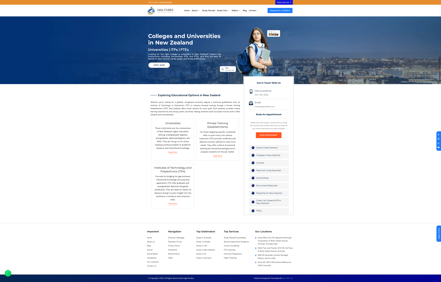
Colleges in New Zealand (268, 155)
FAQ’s (259, 210)
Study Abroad (208, 10)
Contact (252, 10)
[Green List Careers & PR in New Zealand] (253, 201)
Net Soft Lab (288, 278)
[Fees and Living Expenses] (253, 170)
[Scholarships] (253, 177)
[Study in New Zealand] (253, 147)
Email (258, 102)
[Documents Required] (253, 185)
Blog (245, 10)
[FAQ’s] (253, 210)
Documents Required (266, 185)
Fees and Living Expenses (268, 170)
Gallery (235, 10)
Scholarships (262, 178)
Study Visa (222, 10)
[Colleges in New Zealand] (253, 155)
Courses (260, 163)
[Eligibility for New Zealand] (253, 193)
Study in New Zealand (266, 148)
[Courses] (253, 162)
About (194, 10)
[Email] (251, 103)
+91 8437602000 (165, 2)
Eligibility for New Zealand (269, 193)
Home (187, 10)
